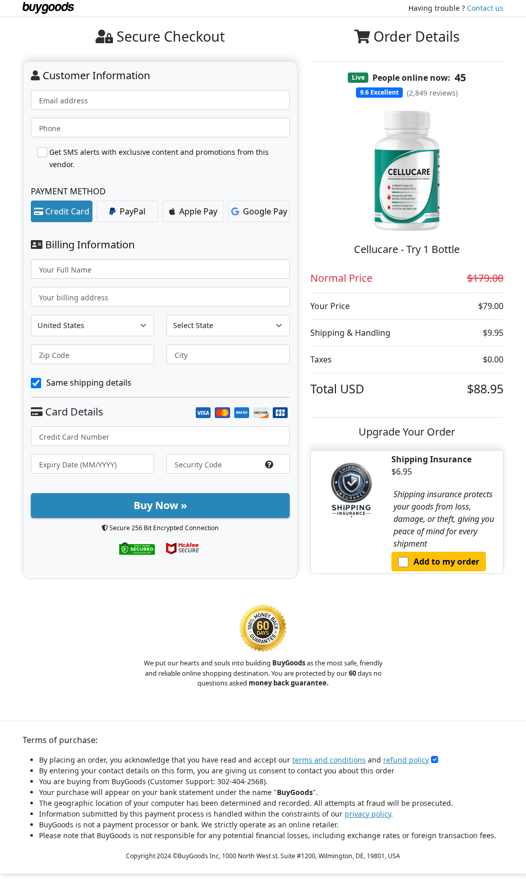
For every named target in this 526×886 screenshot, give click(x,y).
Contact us (485, 8)
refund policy (406, 760)
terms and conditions (329, 760)
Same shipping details (89, 382)
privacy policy (368, 814)
